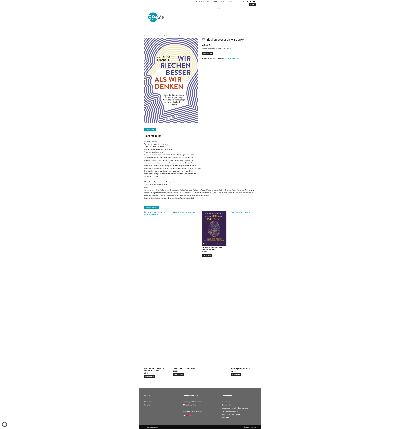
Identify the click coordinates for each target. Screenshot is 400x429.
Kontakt (223, 1)
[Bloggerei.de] (187, 416)
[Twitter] (250, 1)
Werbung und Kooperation (192, 402)
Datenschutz (226, 405)
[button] (4, 424)
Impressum (226, 402)
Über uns (229, 1)
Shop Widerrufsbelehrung (231, 414)
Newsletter (216, 1)
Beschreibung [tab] (150, 129)
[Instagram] (240, 1)
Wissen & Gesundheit (155, 36)
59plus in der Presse (190, 405)
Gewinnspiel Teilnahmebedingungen (235, 408)
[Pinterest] (243, 1)
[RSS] (247, 1)
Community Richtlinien (230, 411)
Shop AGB (225, 417)
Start (145, 36)
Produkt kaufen (207, 53)
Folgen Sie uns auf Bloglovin (192, 411)
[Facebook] (236, 1)
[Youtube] (254, 1)
